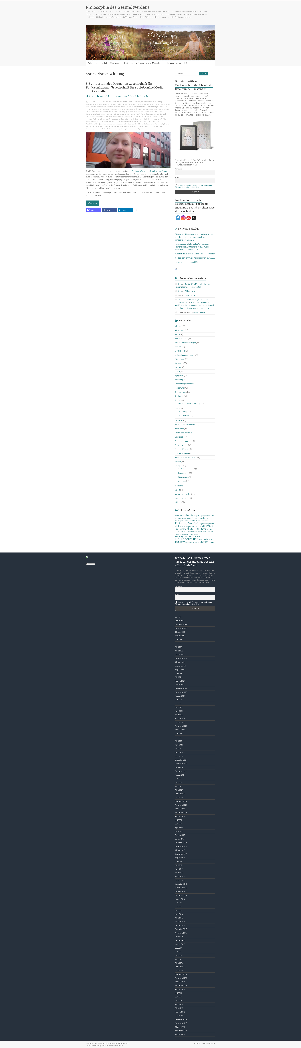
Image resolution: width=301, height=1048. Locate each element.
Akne (182, 516)
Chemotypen (150, 104)
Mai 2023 (178, 707)
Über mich (114, 63)
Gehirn (177, 400)
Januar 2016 (179, 1016)
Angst (196, 515)
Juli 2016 (178, 993)
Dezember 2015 (181, 1019)
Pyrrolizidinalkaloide (92, 124)
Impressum (196, 1043)
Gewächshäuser (108, 111)
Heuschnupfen (197, 526)
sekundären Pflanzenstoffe (155, 124)
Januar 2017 (179, 970)
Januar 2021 (179, 797)
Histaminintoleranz (199, 528)
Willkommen (93, 63)
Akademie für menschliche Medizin (116, 102)
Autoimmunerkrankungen (185, 343)
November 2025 (181, 628)
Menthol (123, 114)
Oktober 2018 (180, 892)
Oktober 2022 (180, 730)
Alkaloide (130, 102)
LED (115, 114)
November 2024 (181, 658)
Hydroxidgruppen (124, 111)
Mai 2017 (178, 955)
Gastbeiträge (180, 392)
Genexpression (153, 109)
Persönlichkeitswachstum (185, 457)
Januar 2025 (179, 655)
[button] (93, 210)
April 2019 (179, 869)
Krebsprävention (99, 114)
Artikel (104, 63)
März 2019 (179, 873)
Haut (177, 408)
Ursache (106, 129)
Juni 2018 (178, 907)
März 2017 (179, 963)
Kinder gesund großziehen (185, 433)
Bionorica (113, 104)
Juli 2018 (178, 903)
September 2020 (181, 813)
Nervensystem (181, 445)
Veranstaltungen (181, 498)
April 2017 (179, 959)
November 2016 (181, 978)
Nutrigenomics (90, 116)
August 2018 (180, 899)
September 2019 (181, 854)
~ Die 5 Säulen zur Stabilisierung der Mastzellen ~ (143, 63)
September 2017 (181, 940)
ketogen (194, 531)
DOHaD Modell (120, 107)
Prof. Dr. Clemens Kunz (153, 119)
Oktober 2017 (180, 937)
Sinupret (166, 124)
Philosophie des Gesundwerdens (118, 7)
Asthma (210, 516)
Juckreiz (189, 531)
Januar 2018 (179, 925)
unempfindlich (98, 129)
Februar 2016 (180, 1012)
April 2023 (179, 711)
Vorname (178, 169)
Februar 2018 (180, 922)
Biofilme (106, 104)
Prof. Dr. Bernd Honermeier (138, 119)
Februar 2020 (180, 835)
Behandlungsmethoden (117, 96)
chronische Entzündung (162, 104)
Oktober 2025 (180, 632)
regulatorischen (110, 124)
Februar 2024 (180, 681)
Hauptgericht (183, 473)
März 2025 (179, 651)
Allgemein (103, 96)
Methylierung (131, 114)
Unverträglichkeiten (183, 494)
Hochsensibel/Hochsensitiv (186, 424)
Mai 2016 (178, 1001)
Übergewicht (89, 129)
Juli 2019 (178, 861)
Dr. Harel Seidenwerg (132, 107)
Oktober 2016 (180, 982)
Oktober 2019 (180, 850)
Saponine (134, 124)
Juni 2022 (178, 737)
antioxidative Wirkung (155, 102)
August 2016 (180, 989)
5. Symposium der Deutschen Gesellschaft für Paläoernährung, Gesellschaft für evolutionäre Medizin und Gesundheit (126, 87)
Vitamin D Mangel (115, 129)
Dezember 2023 (181, 688)
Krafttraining (90, 114)
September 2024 (181, 666)
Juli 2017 (178, 948)
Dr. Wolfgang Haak (157, 107)
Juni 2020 (178, 824)
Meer (190, 534)
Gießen (116, 111)
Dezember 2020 (181, 801)
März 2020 (179, 831)
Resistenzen (119, 124)
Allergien (178, 326)
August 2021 (180, 775)
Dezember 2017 (181, 929)
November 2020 (181, 805)
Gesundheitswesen (97, 111)
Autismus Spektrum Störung (189, 404)
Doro (91, 96)
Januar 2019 (179, 880)
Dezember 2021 (181, 760)
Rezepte (178, 466)
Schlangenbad (142, 124)
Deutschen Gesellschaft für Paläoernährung (149, 171)
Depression (191, 520)
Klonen (160, 111)
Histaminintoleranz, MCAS (177, 63)
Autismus (188, 518)
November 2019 (181, 846)
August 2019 (180, 858)
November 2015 (181, 1023)
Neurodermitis (183, 416)
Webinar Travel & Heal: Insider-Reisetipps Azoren (195, 254)
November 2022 (181, 726)
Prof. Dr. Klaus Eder (127, 121)
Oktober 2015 (180, 1027)
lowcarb (178, 534)
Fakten (127, 109)
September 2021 (181, 771)
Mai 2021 (178, 782)
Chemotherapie (141, 104)
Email (177, 177)
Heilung (188, 526)
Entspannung (205, 521)
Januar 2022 (179, 756)
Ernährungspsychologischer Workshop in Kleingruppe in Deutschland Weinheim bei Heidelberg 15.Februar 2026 (192, 247)
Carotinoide (132, 104)
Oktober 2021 (180, 767)
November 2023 (181, 692)
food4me (145, 109)
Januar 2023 (179, 722)
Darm (177, 371)
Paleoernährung (128, 116)
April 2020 (179, 828)
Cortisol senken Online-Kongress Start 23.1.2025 (195, 258)
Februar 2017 (180, 967)
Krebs (204, 531)
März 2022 (179, 749)
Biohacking (179, 359)
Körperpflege (183, 412)
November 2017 (181, 933)
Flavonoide (139, 109)
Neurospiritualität (182, 449)
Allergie (188, 515)
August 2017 (180, 944)
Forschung (150, 96)
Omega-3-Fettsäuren (102, 116)
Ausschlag (180, 518)
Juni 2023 (178, 703)
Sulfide (92, 126)
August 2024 (180, 670)
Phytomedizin (125, 119)
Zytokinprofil (130, 129)
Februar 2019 (180, 876)
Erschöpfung (195, 523)
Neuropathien (164, 114)
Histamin (178, 420)
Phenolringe (105, 119)
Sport (87, 126)
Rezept (187, 542)
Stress (204, 541)
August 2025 (180, 636)
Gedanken (179, 396)
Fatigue (132, 109)
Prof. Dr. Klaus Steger (140, 121)
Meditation (184, 534)
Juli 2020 (178, 820)
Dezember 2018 (181, 884)
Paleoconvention (118, 116)
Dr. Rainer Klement (145, 107)
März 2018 (179, 918)
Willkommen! (190, 291)
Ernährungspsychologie (184, 384)
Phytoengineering (114, 119)
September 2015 (181, 1031)
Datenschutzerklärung (208, 1043)
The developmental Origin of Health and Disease (128, 126)
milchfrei (195, 534)
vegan (211, 542)
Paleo (200, 539)
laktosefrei (209, 531)
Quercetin (102, 124)
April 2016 (179, 1004)
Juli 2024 (178, 673)
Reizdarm (180, 542)
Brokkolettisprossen (123, 104)
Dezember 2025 (181, 624)
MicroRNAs (139, 114)
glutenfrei (180, 526)
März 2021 (179, 790)
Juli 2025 (178, 640)
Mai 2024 (178, 677)
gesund (211, 523)
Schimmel (179, 486)
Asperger (203, 516)
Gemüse (205, 524)
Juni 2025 (178, 643)
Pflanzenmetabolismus (141, 116)
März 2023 (179, 715)
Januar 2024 (179, 685)
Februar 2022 (180, 752)
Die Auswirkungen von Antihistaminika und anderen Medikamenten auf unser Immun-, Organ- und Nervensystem (194, 305)
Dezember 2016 (181, 974)
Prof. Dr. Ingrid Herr (102, 121)
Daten (87, 107)
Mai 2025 (178, 647)
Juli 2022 (178, 734)
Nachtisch (182, 481)
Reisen (178, 461)
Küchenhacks (183, 477)
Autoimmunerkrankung (201, 518)
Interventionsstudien (151, 111)
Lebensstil (179, 437)
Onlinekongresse (182, 453)
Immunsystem (180, 532)
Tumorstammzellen (157, 126)
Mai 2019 (178, 865)
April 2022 (179, 745)
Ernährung (141, 96)
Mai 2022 (178, 741)
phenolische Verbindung (93, 119)
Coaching (179, 363)
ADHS (177, 516)
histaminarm (180, 529)
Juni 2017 (178, 952)
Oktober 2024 (180, 662)
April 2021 (179, 786)
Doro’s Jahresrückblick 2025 (186, 262)
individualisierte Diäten (137, 111)
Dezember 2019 (181, 843)
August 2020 (180, 816)
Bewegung (100, 104)
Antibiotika (144, 102)
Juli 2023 (178, 700)
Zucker (123, 129)
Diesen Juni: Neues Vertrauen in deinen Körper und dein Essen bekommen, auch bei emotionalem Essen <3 (194, 237)
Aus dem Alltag (181, 338)
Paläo (110, 116)
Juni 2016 (178, 997)
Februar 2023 (180, 719)
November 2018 (181, 888)
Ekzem (198, 521)
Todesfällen (146, 126)
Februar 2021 (180, 794)
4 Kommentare (145, 129)
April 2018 (179, 914)
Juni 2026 (178, 617)
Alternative (137, 102)
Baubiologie (180, 351)
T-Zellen (105, 126)
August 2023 (180, 696)
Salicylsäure (127, 124)
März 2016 (179, 1008)
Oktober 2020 (180, 809)
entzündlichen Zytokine (103, 109)
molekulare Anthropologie (151, 114)
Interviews (179, 429)
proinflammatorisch (153, 121)
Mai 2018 (178, 910)
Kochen (200, 531)
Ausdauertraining (91, 104)
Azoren (178, 347)
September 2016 (181, 986)
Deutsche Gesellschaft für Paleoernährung (103, 107)
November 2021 (181, 764)
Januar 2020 (179, 839)
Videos (178, 502)
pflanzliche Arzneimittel (155, 116)
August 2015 (180, 1034)
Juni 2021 (178, 779)
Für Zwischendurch (185, 469)
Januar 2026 (179, 621)
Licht (118, 114)
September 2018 (181, 895)
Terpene (110, 126)
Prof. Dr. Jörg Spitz (115, 121)
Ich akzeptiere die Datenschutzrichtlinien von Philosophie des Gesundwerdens (193, 186)
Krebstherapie (109, 114)
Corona (178, 367)
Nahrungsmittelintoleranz (187, 536)
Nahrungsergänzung (183, 441)
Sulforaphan (98, 126)
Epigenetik (132, 96)
